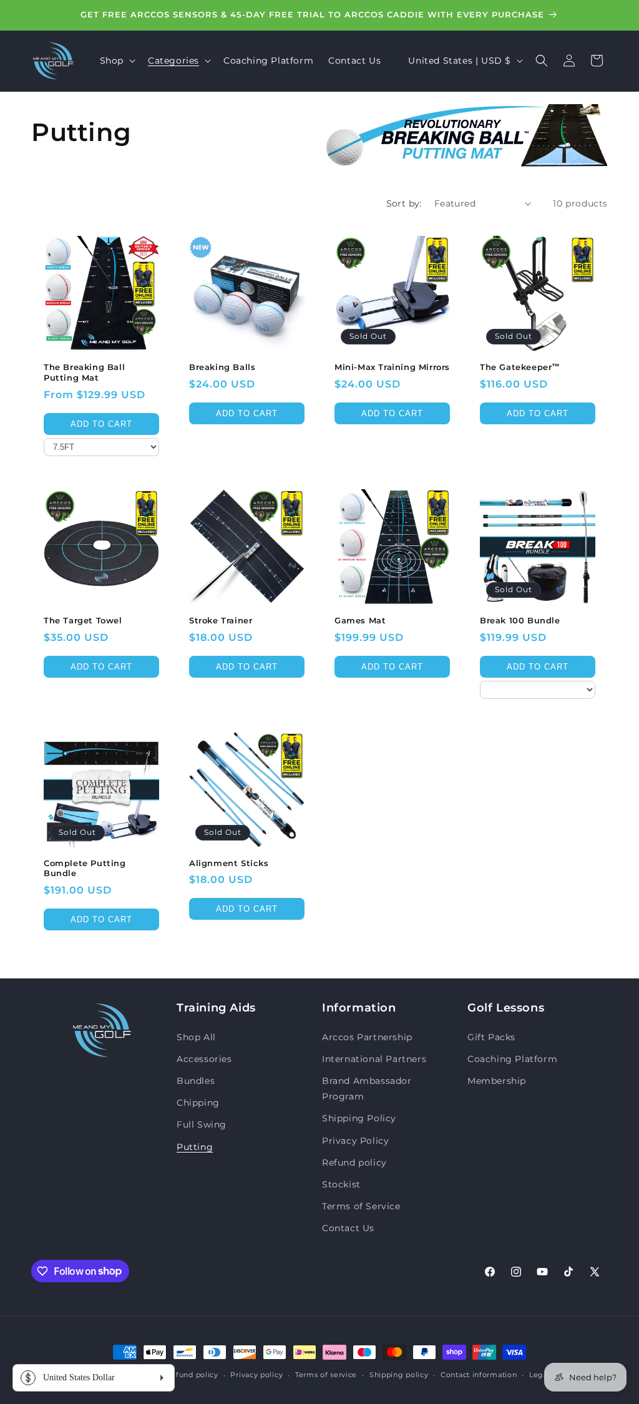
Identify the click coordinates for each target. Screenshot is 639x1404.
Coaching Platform (512, 1059)
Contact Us (348, 1228)
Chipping (198, 1102)
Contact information (479, 1374)
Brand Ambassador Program (367, 1088)
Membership (496, 1080)
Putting (195, 1147)
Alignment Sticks (229, 863)
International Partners (374, 1059)
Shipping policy (399, 1374)
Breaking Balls (222, 367)
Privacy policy (256, 1374)
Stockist (341, 1184)
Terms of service (326, 1374)
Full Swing (202, 1124)
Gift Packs (491, 1037)
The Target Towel (83, 620)
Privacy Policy (355, 1140)
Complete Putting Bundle (85, 868)
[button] (116, 60)
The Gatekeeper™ (520, 367)
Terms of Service (361, 1206)
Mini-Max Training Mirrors (392, 367)
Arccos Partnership (367, 1037)
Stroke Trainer (220, 620)
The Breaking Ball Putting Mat (84, 372)
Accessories (204, 1059)
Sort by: (404, 203)
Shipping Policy (359, 1118)
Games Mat (360, 620)
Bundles (196, 1080)
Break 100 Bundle (520, 620)
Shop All (196, 1037)
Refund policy (354, 1162)
